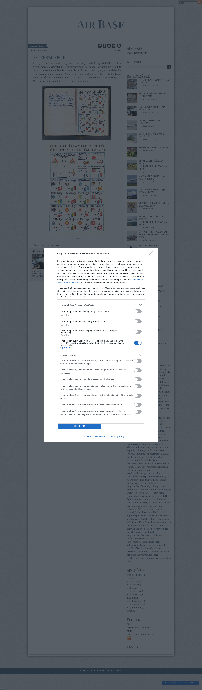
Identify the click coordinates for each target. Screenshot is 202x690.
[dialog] (101, 345)
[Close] (152, 254)
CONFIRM (79, 426)
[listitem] (101, 304)
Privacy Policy (117, 436)
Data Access (101, 436)
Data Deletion (84, 436)
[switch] (138, 311)
